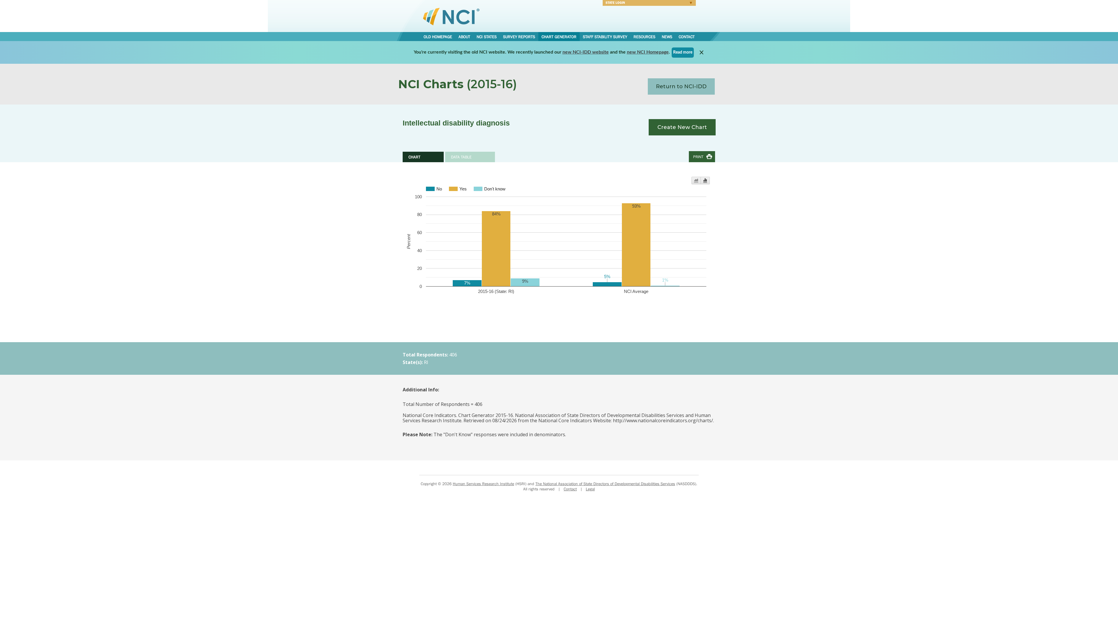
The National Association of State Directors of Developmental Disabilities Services (605, 483)
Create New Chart (682, 127)
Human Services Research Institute (483, 483)
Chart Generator (559, 36)
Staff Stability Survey (605, 36)
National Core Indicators (451, 16)
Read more (682, 52)
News (667, 36)
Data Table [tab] (461, 157)
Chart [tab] (414, 157)
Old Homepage (438, 36)
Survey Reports (519, 36)
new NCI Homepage (648, 52)
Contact (687, 36)
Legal (590, 489)
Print (698, 156)
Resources (644, 36)
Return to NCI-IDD (681, 86)
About (464, 36)
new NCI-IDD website (585, 52)
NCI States (487, 36)
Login (648, 3)
